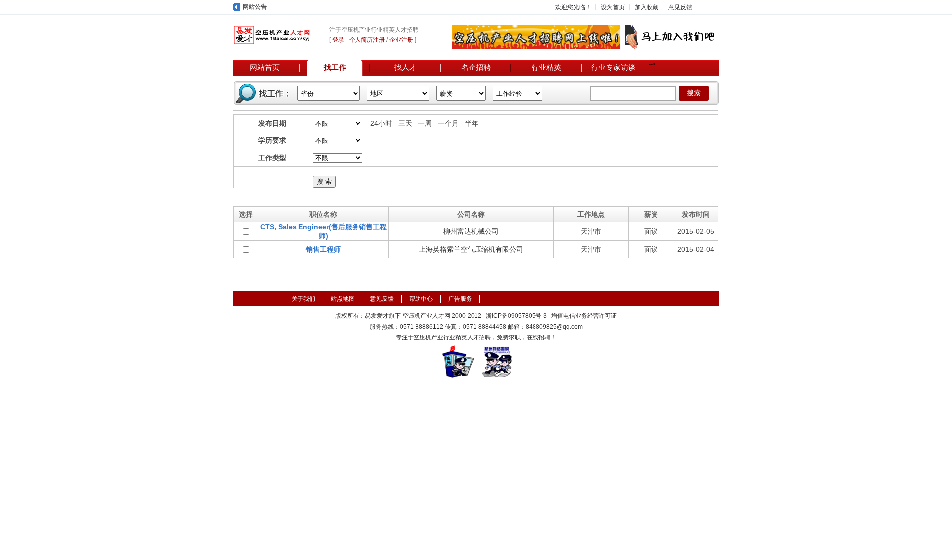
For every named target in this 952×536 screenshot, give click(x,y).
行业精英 (546, 67)
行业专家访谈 (613, 67)
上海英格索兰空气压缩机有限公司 (471, 249)
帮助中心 (421, 298)
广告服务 (460, 298)
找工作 (335, 67)
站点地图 (343, 298)
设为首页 (613, 7)
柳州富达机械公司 (471, 231)
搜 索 (324, 181)
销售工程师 (323, 249)
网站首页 (265, 67)
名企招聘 (476, 67)
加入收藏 (646, 7)
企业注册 (401, 39)
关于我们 (303, 298)
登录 (338, 39)
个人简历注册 (367, 39)
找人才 (405, 67)
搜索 (694, 93)
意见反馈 (680, 7)
